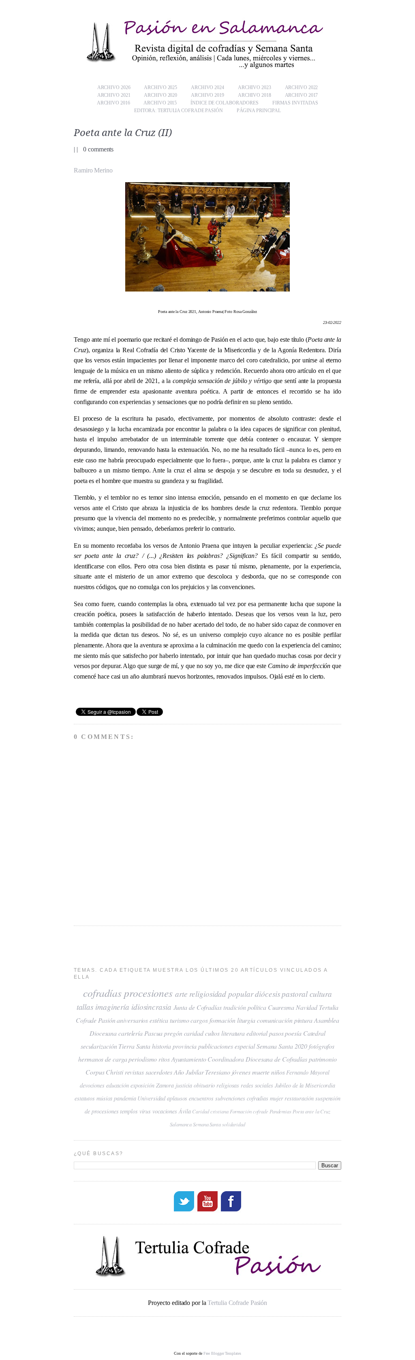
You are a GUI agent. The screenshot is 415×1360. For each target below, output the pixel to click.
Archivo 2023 (254, 87)
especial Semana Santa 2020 (271, 1046)
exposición (142, 1085)
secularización (99, 1046)
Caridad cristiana (210, 1111)
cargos (199, 1020)
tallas (85, 1006)
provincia (185, 1046)
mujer (276, 1098)
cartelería (130, 1033)
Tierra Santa (134, 1046)
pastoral (294, 993)
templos (128, 1111)
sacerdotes (158, 1072)
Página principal (259, 110)
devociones (92, 1085)
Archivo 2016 (113, 103)
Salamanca (181, 1124)
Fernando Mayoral (307, 1072)
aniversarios (132, 1020)
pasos (276, 1033)
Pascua (153, 1033)
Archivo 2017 (301, 95)
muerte (261, 1072)
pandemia (125, 1098)
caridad (193, 1033)
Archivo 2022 (301, 87)
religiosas (227, 1085)
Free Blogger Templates (222, 1353)
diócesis (267, 993)
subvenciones (230, 1098)
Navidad (306, 1007)
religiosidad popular (221, 993)
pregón (173, 1033)
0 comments (98, 149)
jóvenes (241, 1072)
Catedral (314, 1033)
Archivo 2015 (160, 103)
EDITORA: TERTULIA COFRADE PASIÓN (178, 110)
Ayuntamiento (188, 1059)
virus (145, 1111)
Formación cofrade (249, 1111)
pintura (303, 1020)
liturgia (246, 1020)
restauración (299, 1098)
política (257, 1007)
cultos (212, 1033)
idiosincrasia (151, 1006)
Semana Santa (207, 1124)
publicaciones (215, 1046)
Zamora (165, 1085)
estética (159, 1020)
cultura (321, 993)
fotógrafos (321, 1046)
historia (161, 1046)
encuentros (201, 1098)
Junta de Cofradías (197, 1007)
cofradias (257, 1098)
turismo (179, 1020)
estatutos (85, 1098)
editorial (256, 1033)
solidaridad (233, 1124)
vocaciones (164, 1111)
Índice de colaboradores (224, 103)
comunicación (275, 1020)
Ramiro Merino (93, 170)
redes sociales (257, 1085)
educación (117, 1085)
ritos (164, 1059)
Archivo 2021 (113, 95)
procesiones (148, 993)
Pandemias (280, 1111)
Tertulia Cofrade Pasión (237, 1302)
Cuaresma (281, 1007)
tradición (234, 1007)
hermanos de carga (102, 1059)
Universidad (151, 1098)
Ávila (185, 1111)
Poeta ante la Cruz (311, 1111)
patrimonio (323, 1059)
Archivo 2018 (254, 95)
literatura (233, 1033)
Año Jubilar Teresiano (202, 1072)
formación (222, 1020)
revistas (134, 1072)
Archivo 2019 (207, 95)
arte (181, 993)
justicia (183, 1085)
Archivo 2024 (207, 87)
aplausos (177, 1098)
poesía (293, 1033)
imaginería (112, 1006)
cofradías (102, 993)
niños (278, 1072)
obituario (204, 1085)
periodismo (142, 1059)
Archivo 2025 (160, 87)
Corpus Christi (104, 1072)
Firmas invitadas (295, 103)
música (104, 1098)
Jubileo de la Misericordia (305, 1085)
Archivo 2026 (113, 87)
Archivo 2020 (160, 95)
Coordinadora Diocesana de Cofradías (257, 1059)
